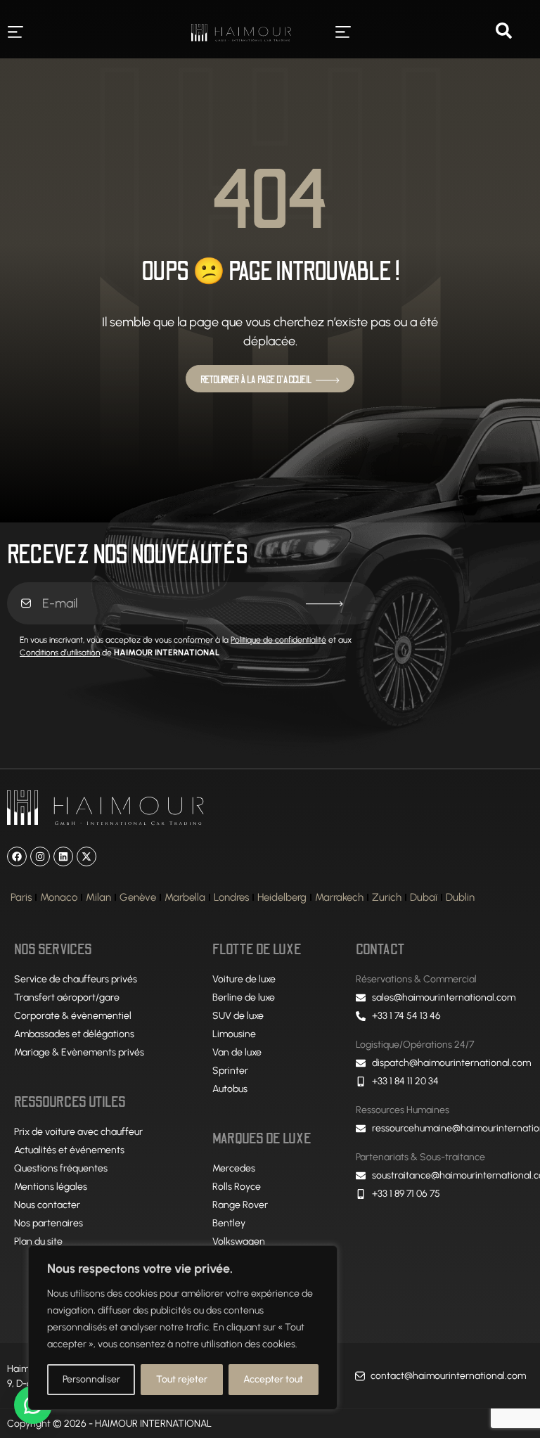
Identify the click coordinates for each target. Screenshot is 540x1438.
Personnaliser (91, 1379)
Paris (21, 897)
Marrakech (339, 897)
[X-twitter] (86, 856)
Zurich (386, 897)
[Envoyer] (324, 603)
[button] (15, 32)
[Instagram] (40, 856)
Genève (138, 897)
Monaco (58, 897)
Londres (231, 897)
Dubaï (423, 897)
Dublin (460, 897)
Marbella (185, 897)
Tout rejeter (181, 1379)
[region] (183, 1327)
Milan (98, 897)
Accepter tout (273, 1379)
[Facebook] (17, 856)
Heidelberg (282, 897)
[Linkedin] (63, 856)
